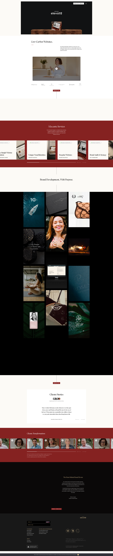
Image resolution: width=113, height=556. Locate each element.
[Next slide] (83, 419)
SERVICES (81, 3)
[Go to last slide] (77, 419)
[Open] (86, 3)
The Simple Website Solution (43, 530)
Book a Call (57, 90)
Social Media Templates (42, 533)
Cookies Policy (74, 547)
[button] (56, 68)
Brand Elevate (29, 541)
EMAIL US (53, 508)
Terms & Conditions (69, 547)
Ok (78, 554)
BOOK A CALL (76, 3)
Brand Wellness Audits (30, 533)
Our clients (28, 540)
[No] (111, 554)
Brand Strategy (29, 530)
